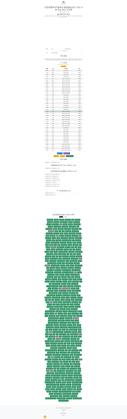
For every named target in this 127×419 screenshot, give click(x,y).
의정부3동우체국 (54, 348)
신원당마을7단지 (50, 325)
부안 (46, 299)
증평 (61, 361)
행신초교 (64, 389)
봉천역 (78, 295)
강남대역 (70, 222)
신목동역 (73, 322)
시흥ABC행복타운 (69, 318)
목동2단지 (47, 281)
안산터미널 (55, 329)
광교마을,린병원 (72, 233)
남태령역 (48, 249)
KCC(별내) (56, 219)
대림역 (53, 256)
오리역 (80, 336)
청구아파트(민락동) (56, 366)
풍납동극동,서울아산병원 (69, 380)
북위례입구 (68, 299)
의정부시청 (69, 348)
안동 (47, 329)
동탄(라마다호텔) (50, 270)
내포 (70, 249)
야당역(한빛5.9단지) (73, 329)
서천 (68, 304)
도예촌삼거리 (76, 263)
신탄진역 (78, 325)
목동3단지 (52, 281)
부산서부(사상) (73, 297)
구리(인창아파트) (64, 238)
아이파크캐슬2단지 (63, 327)
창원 (61, 364)
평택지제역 (48, 380)
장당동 (71, 354)
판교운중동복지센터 (77, 375)
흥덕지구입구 (69, 398)
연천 (68, 334)
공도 (60, 231)
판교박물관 (48, 375)
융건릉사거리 (53, 345)
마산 (72, 277)
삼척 (51, 302)
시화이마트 (62, 318)
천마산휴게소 (66, 364)
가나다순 (61, 216)
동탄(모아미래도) (58, 270)
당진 (74, 254)
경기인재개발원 (65, 226)
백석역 (60, 288)
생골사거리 (50, 304)
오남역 (76, 336)
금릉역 (74, 242)
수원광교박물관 (52, 315)
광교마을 (66, 233)
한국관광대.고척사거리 (76, 384)
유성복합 (48, 345)
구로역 (58, 238)
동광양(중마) (47, 265)
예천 (72, 336)
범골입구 (56, 290)
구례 (80, 235)
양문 (47, 332)
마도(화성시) (64, 277)
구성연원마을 (58, 240)
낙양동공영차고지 (61, 247)
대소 (57, 256)
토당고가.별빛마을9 (60, 370)
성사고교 (65, 306)
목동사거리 (65, 281)
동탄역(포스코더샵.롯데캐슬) (68, 272)
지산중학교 (66, 361)
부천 (53, 299)
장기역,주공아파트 (65, 354)
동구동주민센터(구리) (55, 265)
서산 (54, 304)
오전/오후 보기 (63, 66)
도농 (63, 263)
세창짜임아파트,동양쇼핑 (50, 311)
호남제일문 (49, 391)
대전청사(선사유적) (53, 258)
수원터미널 (70, 315)
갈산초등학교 (50, 222)
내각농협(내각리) (59, 249)
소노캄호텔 (65, 311)
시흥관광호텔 (75, 318)
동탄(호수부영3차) (58, 272)
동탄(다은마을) (77, 267)
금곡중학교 (69, 242)
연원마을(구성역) (63, 334)
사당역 (72, 299)
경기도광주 (50, 226)
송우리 (65, 313)
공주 (63, 231)
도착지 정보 (62, 156)
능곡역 (51, 251)
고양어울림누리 (67, 228)
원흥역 (68, 343)
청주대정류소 (77, 366)
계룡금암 (55, 228)
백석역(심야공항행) (66, 288)
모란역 (75, 279)
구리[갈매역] (71, 238)
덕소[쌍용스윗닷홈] (60, 261)
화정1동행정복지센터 (67, 393)
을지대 (59, 345)
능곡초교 (55, 251)
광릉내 (47, 235)
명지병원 (70, 279)
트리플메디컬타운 (50, 373)
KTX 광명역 (62, 219)
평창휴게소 (76, 377)
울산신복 (47, 343)
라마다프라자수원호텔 (75, 274)
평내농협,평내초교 (69, 377)
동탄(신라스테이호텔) (76, 270)
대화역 (80, 258)
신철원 (74, 325)
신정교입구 (70, 325)
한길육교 (53, 386)
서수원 (58, 304)
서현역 (71, 304)
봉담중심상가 (73, 295)
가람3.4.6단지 (67, 219)
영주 (60, 336)
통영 (75, 370)
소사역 (80, 311)
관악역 (61, 233)
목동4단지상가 (58, 281)
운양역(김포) (67, 341)
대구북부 (78, 254)
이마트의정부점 (61, 350)
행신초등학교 (69, 389)
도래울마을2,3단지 (69, 263)
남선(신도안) (68, 247)
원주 (65, 343)
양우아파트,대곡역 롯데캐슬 (58, 332)
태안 (55, 370)
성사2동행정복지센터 (58, 306)
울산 (81, 341)
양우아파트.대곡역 (67, 332)
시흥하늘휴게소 (61, 320)
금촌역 (51, 244)
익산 (80, 350)
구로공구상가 (48, 238)
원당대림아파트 (53, 343)
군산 (73, 240)
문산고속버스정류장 (56, 283)
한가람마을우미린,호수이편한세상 (52, 384)
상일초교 (55, 302)
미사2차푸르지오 (75, 283)
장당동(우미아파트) (77, 354)
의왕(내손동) (78, 345)
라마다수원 (67, 274)
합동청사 (47, 389)
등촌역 (57, 274)
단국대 (56, 254)
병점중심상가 (72, 293)
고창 (80, 228)
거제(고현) (70, 224)
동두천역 (72, 265)
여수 (54, 334)
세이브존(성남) (52, 309)
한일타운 (74, 386)
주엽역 (49, 361)
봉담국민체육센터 (66, 295)
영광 (80, 334)
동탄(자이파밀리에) (49, 272)
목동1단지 (79, 279)
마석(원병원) (48, 279)
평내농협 (62, 377)
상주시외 (60, 302)
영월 (57, 336)
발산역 (49, 288)
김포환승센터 (75, 244)
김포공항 (69, 244)
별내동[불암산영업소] (53, 293)
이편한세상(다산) (75, 350)
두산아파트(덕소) (51, 274)
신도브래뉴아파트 (63, 322)
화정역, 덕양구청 (66, 396)
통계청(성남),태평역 (69, 370)
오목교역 (49, 338)
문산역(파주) (63, 283)
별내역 (60, 293)
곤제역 (56, 231)
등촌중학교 (62, 274)
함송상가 (78, 386)
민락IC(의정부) (70, 286)
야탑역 (80, 329)
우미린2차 (57, 341)
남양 (72, 247)
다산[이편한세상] (79, 251)
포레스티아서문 (54, 380)
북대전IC (62, 299)
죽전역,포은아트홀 (55, 361)
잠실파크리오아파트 (56, 354)
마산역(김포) (77, 277)
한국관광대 (69, 384)
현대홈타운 (79, 389)
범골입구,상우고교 (62, 290)
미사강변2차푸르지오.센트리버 (52, 286)
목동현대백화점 (75, 281)
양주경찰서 (75, 332)
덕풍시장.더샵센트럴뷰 (52, 263)
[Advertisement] (63, 25)
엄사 (50, 334)
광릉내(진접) (52, 235)
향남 (74, 389)
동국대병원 (63, 265)
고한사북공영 (51, 231)
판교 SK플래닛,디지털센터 (60, 373)
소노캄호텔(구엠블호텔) (73, 311)
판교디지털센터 (77, 373)
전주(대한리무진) (68, 357)
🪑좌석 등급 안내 (70, 156)
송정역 (69, 313)
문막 (50, 283)
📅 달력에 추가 (66, 153)
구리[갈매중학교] (78, 238)
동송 (47, 267)
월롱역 (72, 343)
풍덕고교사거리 (78, 380)
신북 (78, 322)
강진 (61, 224)
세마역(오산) (77, 306)
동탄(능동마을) (63, 267)
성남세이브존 (77, 304)
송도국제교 (60, 313)
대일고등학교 (72, 256)
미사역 (61, 286)
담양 (71, 254)
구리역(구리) (49, 240)
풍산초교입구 (58, 382)
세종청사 (68, 309)
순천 (74, 315)
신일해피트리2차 (63, 325)
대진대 (60, 258)
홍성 (73, 391)
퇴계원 (79, 370)
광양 (57, 235)
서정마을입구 (63, 304)
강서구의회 (49, 224)
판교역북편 (70, 375)
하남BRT (64, 382)
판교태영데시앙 (48, 377)
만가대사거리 (54, 279)
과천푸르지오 (56, 233)
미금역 (69, 283)
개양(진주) (65, 224)
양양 (50, 332)
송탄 (81, 313)
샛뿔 (80, 302)
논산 (74, 249)
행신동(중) (52, 389)
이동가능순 (65, 216)
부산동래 (62, 297)
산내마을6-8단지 (78, 299)
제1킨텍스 (68, 359)
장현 (49, 357)
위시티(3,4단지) (78, 343)
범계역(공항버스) (50, 290)
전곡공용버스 (57, 357)
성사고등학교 (71, 306)
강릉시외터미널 (76, 222)
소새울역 (46, 313)
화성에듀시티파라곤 (57, 393)
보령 (77, 293)
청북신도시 (68, 366)
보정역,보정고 (58, 295)
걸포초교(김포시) (77, 224)
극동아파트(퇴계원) (55, 242)
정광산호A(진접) (48, 359)
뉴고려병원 (78, 249)
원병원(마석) (60, 343)
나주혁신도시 (53, 247)
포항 (62, 380)
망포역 (59, 279)
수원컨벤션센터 (63, 315)
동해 (75, 272)
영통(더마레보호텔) (66, 336)
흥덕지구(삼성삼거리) (61, 398)
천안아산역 (49, 366)
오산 (54, 338)
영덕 (47, 336)
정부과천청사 (55, 359)
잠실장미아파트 (48, 354)
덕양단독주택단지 (73, 261)
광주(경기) (61, 235)
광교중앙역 (79, 233)
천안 (71, 364)
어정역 (47, 334)
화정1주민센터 (75, 393)
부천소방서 (57, 299)
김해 (80, 244)
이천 (69, 350)
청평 (55, 368)
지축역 (74, 361)
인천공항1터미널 (63, 352)
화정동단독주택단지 (54, 396)
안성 (60, 329)
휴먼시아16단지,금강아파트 (51, 398)
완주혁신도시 (73, 338)
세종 (57, 309)
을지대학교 (64, 345)
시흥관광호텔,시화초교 (53, 320)
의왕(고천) (72, 345)
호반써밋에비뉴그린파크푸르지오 (65, 391)
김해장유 (47, 247)
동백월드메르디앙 (78, 265)
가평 (73, 219)
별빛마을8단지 (65, 293)
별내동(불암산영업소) (76, 290)
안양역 (63, 329)
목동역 (70, 281)
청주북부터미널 (49, 368)
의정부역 (74, 348)
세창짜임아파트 (74, 309)
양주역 (79, 332)
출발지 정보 (56, 156)
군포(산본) (48, 242)
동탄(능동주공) (70, 267)
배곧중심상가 (54, 288)
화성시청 (51, 393)
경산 (78, 226)
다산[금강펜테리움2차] (63, 251)
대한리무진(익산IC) (66, 258)
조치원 (76, 359)
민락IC (65, 286)
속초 (56, 313)
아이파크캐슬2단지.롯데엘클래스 (75, 327)
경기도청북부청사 (57, 226)
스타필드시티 (79, 315)
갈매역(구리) (77, 219)
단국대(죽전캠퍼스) (62, 254)
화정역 (60, 396)
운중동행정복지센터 (74, 341)
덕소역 (67, 261)
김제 (59, 244)
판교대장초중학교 (69, 373)
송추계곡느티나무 (75, 313)
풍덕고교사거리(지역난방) (50, 382)
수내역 (46, 315)
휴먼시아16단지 (74, 396)
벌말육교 (73, 288)
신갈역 (72, 320)
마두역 (69, 277)
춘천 (58, 368)
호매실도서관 (55, 391)
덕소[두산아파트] (53, 261)
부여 (49, 299)
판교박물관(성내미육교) (56, 375)
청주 (72, 366)
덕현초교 (59, 263)
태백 (51, 370)
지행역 (78, 361)
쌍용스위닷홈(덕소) (49, 327)
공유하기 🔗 (60, 153)
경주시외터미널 (49, 228)
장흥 (52, 357)
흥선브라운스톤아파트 (77, 398)
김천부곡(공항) (64, 244)
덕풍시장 (79, 261)
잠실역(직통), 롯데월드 (75, 352)
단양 (68, 254)
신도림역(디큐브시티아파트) (53, 322)
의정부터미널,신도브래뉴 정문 (51, 350)
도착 (47, 52)
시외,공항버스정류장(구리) (53, 318)
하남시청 (69, 382)
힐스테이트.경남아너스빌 (63, 400)
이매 (66, 350)
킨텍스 (79, 368)
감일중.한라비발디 (64, 222)
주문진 (80, 359)
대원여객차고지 (65, 256)
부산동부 (67, 297)
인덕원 (57, 352)
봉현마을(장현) (47, 297)
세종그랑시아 (62, 309)
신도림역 (76, 320)
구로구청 (53, 238)
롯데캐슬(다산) (50, 277)
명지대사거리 (64, 279)
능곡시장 (46, 251)
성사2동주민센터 (50, 306)
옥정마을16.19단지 (65, 338)
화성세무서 (78, 391)
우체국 (62, 341)
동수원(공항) (52, 267)
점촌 (73, 357)
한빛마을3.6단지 (68, 386)
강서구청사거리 (55, 224)
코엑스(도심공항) (73, 368)
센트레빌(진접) (59, 311)
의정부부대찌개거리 (62, 348)
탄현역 (48, 370)
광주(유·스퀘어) (68, 235)
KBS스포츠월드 (50, 219)
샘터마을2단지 (74, 302)
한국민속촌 (49, 386)
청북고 (63, 366)
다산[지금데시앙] (50, 254)
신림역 (69, 322)
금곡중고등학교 (63, 242)
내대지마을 (66, 249)
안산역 (50, 329)
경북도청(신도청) (72, 226)
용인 (78, 338)
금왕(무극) (79, 242)
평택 (80, 377)
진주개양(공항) (56, 364)
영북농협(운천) (52, 336)
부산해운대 (80, 297)
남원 (76, 247)
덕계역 (47, 261)
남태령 (79, 247)
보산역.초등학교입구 (51, 295)
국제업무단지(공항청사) (67, 240)
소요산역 (51, 313)
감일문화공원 (56, 222)
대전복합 (47, 258)
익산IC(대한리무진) (51, 352)
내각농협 (53, 249)
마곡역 (55, 277)
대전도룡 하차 (78, 256)
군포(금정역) (78, 240)
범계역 (77, 288)
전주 (62, 357)
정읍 (60, 359)
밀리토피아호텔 (77, 286)
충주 (68, 368)
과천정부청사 (68, 231)
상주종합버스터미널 (67, 302)
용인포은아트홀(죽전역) (49, 341)
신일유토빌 (56, 325)
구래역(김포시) (74, 235)
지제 (70, 361)
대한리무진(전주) (74, 258)
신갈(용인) (67, 320)
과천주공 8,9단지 (75, 231)
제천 (73, 359)
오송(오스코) (58, 338)
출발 (47, 48)
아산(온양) (57, 327)
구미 (53, 240)
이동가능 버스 (64, 50)
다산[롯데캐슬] (71, 251)
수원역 (58, 315)
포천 (59, 380)
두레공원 (79, 272)
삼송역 (47, 302)
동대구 (67, 265)
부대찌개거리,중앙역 (55, 297)
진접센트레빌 (49, 364)
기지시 (55, 244)
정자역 (64, 359)
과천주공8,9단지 (49, 233)
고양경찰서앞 (60, 228)
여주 (57, 334)
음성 (68, 345)
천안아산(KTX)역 (77, 364)
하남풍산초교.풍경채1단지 (77, 382)
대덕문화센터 (48, 256)
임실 (69, 352)
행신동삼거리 (58, 389)
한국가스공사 (62, 384)
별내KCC (69, 290)
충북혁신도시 (62, 368)
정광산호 (77, 357)
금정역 (47, 244)
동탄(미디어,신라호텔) (66, 270)
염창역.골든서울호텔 (74, 334)
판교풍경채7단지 (56, 377)
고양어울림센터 (75, 228)
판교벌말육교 (64, 375)
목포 (81, 281)
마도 (59, 277)
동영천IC (57, 267)
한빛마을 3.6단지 (60, 386)
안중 (67, 329)
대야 (60, 256)
